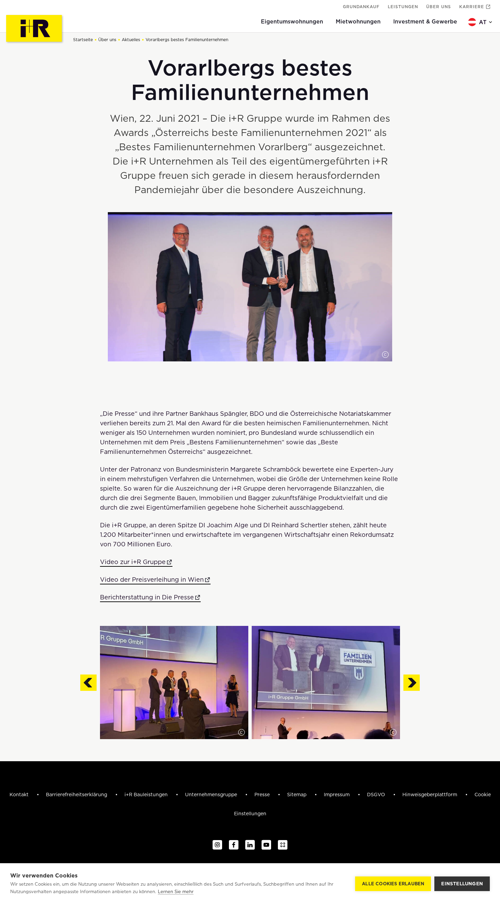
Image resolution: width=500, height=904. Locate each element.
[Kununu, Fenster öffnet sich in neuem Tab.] (282, 845)
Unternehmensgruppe (211, 794)
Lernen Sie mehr (176, 891)
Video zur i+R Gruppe (133, 561)
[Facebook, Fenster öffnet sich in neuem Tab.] (234, 845)
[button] (385, 354)
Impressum (337, 794)
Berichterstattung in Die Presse (147, 597)
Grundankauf (361, 6)
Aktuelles (131, 39)
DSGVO (376, 794)
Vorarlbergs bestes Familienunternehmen (187, 39)
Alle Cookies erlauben (393, 883)
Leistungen (403, 6)
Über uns (438, 6)
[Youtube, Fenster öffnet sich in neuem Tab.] (266, 845)
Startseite (83, 39)
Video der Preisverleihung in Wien (152, 579)
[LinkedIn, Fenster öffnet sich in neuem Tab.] (250, 845)
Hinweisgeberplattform (430, 794)
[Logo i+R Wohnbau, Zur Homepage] (35, 29)
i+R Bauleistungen (146, 794)
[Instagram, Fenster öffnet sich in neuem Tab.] (217, 845)
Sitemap (297, 794)
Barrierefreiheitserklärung (77, 794)
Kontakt (20, 794)
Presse (262, 794)
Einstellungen (462, 883)
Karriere (471, 6)
